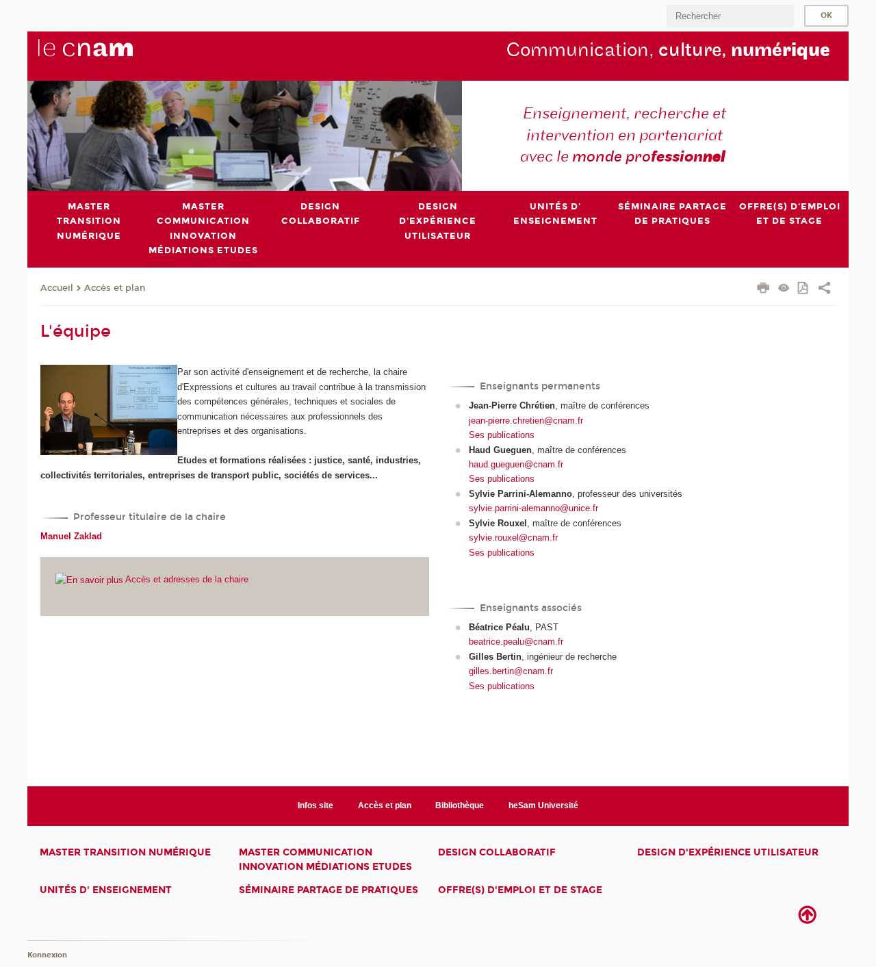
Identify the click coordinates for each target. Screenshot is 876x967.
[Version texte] (784, 289)
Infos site (315, 805)
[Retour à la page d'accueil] (108, 55)
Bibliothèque (459, 805)
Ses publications (501, 435)
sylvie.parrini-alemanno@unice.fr (533, 508)
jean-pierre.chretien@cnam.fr (526, 420)
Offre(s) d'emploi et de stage (520, 890)
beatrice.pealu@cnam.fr (516, 641)
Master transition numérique (125, 852)
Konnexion (47, 955)
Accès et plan (114, 288)
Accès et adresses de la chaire (185, 579)
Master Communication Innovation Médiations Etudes (325, 860)
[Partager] (824, 289)
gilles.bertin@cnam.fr (511, 671)
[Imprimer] (763, 289)
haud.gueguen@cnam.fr (516, 464)
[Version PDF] (804, 289)
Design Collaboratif (497, 852)
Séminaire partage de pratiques (328, 890)
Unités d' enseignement (106, 890)
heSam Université (543, 805)
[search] (730, 16)
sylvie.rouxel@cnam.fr (513, 537)
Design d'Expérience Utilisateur (728, 852)
